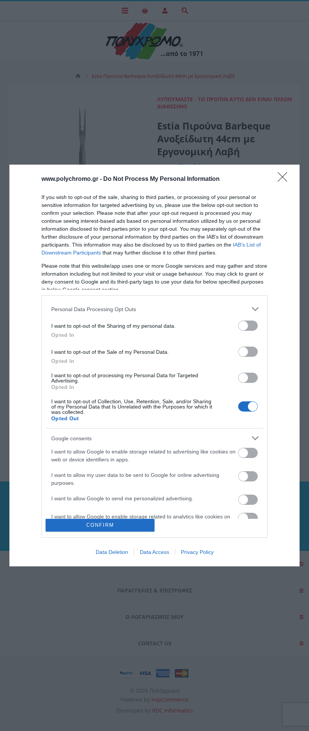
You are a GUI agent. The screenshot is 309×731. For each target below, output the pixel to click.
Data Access (154, 552)
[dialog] (154, 365)
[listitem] (154, 309)
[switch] (248, 326)
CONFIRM (100, 525)
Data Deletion (112, 552)
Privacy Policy (197, 552)
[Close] (285, 179)
